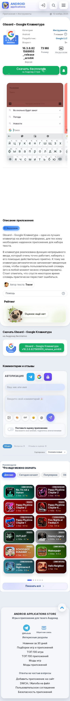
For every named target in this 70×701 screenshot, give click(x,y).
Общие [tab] (7, 446)
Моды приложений (35, 664)
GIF (25, 417)
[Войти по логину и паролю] (48, 377)
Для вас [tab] (8, 475)
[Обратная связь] (44, 628)
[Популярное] (35, 580)
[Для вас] (29, 580)
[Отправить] (50, 418)
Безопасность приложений (35, 692)
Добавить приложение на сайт (35, 678)
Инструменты (24, 14)
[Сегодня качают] (33, 580)
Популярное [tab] (50, 475)
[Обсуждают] (37, 580)
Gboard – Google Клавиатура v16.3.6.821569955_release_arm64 (41, 348)
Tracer (29, 284)
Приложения (9, 14)
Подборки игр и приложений (35, 647)
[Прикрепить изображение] (9, 417)
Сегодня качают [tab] (28, 475)
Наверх (62, 607)
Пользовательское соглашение (35, 687)
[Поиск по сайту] (53, 5)
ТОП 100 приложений (35, 656)
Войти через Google (39, 377)
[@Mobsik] (26, 628)
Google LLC (61, 38)
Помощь (10, 293)
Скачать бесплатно (31, 70)
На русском (12, 228)
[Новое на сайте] (42, 580)
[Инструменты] (40, 580)
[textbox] (35, 403)
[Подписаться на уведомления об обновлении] (63, 70)
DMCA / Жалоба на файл (35, 683)
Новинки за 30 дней (35, 643)
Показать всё (33, 586)
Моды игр (35, 660)
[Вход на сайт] (43, 5)
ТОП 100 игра (35, 652)
